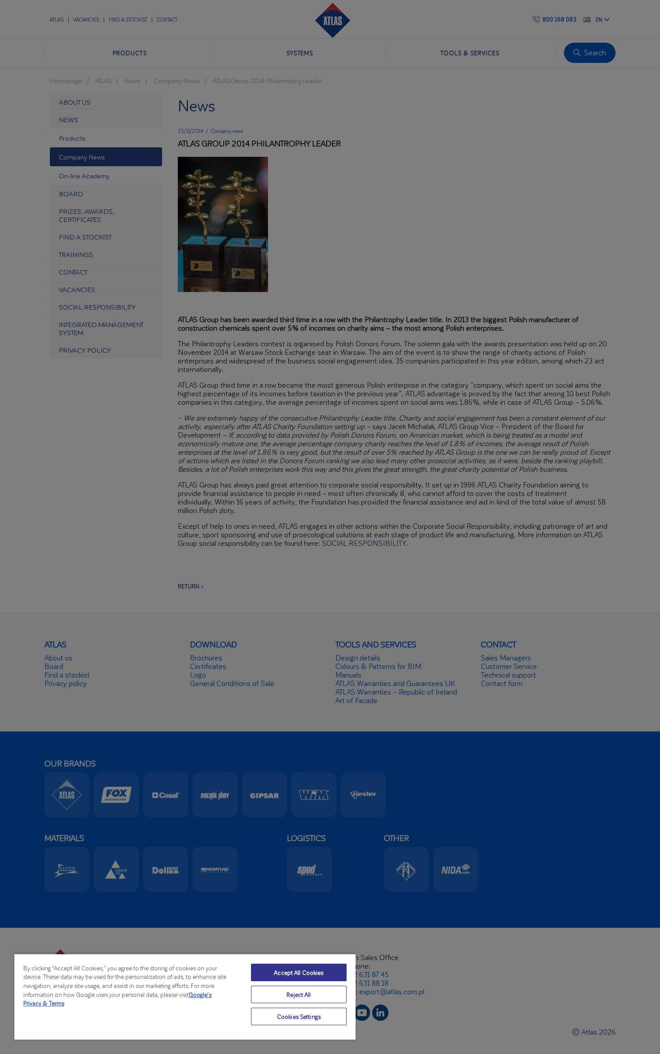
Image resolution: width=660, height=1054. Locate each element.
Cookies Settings (299, 1016)
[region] (185, 996)
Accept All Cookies (298, 972)
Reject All (298, 994)
